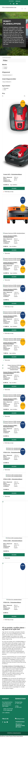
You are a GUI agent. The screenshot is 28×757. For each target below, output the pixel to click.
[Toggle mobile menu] (22, 8)
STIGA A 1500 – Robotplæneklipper (12, 479)
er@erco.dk (18, 1)
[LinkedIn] (5, 722)
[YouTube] (7, 722)
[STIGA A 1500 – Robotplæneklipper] (14, 475)
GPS (5, 89)
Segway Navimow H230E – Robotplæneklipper (10, 316)
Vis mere (14, 188)
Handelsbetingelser (20, 721)
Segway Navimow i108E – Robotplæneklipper (10, 343)
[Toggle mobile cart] (25, 8)
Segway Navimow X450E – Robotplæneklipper (10, 426)
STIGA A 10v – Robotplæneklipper (12, 452)
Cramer (5, 67)
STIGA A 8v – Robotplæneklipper (12, 602)
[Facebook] (2, 722)
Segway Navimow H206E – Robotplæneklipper (10, 236)
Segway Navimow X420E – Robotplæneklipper (10, 399)
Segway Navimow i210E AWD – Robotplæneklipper (11, 373)
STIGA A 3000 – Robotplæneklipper (12, 540)
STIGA (5, 68)
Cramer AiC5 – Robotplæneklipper (12, 174)
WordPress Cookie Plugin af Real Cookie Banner (11, 736)
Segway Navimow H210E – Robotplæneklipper (10, 263)
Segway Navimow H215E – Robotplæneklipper (10, 290)
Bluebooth (6, 88)
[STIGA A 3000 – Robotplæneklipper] (14, 520)
